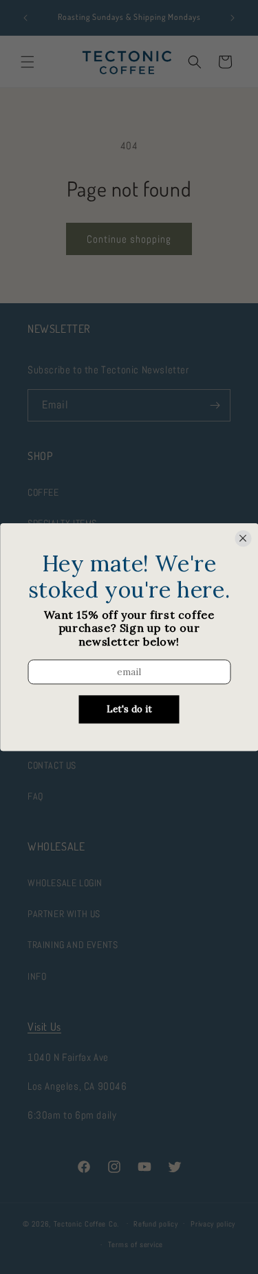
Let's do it (129, 709)
